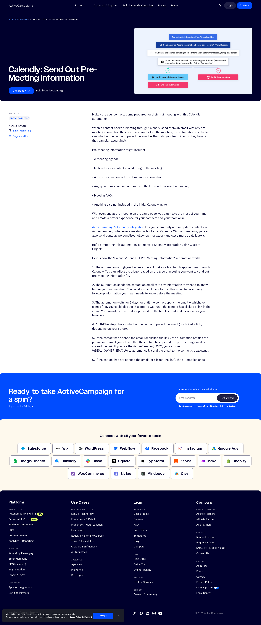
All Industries (79, 552)
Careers (200, 576)
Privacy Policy (204, 582)
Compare (139, 546)
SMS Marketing (17, 564)
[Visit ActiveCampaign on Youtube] (160, 613)
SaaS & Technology (82, 514)
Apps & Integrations (20, 587)
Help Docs (140, 559)
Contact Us (202, 553)
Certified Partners (19, 592)
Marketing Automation (21, 524)
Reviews (138, 519)
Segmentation (17, 569)
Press (199, 571)
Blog (136, 541)
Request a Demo (205, 542)
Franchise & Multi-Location (87, 524)
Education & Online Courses (87, 535)
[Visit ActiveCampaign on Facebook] (141, 613)
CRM (11, 530)
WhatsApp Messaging (21, 553)
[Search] (219, 5)
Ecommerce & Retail (83, 519)
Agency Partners (205, 514)
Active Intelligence (19, 519)
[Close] (118, 615)
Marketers (77, 569)
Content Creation (18, 535)
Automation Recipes (18, 19)
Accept (103, 615)
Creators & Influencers (84, 546)
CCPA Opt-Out (204, 587)
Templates (140, 535)
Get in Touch (141, 564)
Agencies (76, 564)
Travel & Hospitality (82, 541)
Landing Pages (17, 575)
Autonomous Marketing (22, 513)
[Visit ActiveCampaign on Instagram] (154, 613)
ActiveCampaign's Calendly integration (118, 227)
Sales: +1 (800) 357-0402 (211, 548)
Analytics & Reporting (21, 541)
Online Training (142, 569)
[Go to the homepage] (21, 6)
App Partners (203, 524)
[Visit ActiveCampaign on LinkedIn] (147, 613)
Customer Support (19, 118)
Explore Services (143, 582)
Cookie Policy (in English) (80, 617)
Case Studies (141, 514)
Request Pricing (205, 537)
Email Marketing (18, 558)
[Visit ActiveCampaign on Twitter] (135, 613)
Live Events (140, 530)
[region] (63, 616)
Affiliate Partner (205, 519)
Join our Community (145, 594)
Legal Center (203, 593)
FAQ (136, 524)
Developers (77, 575)
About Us (201, 565)
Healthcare (77, 530)
